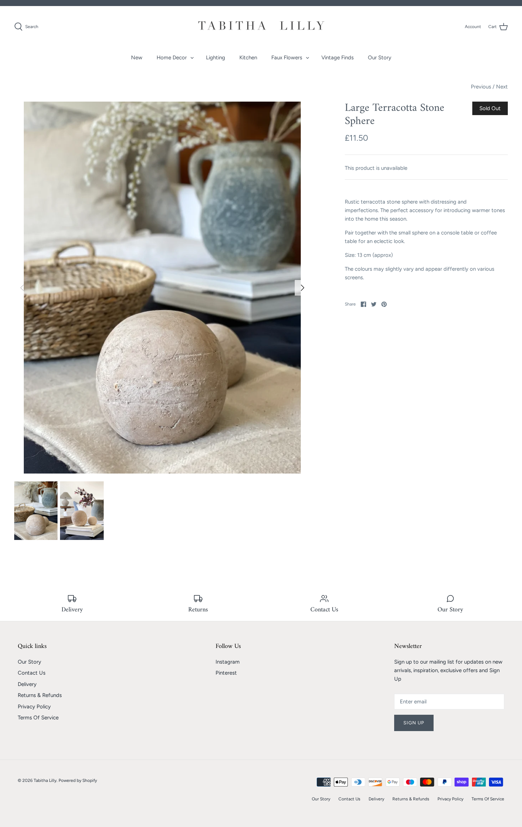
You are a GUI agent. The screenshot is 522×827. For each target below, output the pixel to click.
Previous (481, 86)
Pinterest (226, 673)
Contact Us (31, 673)
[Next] (302, 288)
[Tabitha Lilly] (261, 26)
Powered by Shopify (78, 780)
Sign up (413, 722)
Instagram (228, 662)
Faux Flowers (286, 57)
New (136, 57)
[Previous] (22, 288)
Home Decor (172, 57)
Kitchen (248, 57)
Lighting (215, 57)
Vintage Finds (337, 57)
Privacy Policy (34, 706)
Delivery (27, 684)
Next (502, 86)
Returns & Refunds (40, 695)
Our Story (379, 57)
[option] (162, 288)
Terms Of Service (38, 717)
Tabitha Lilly (45, 780)
